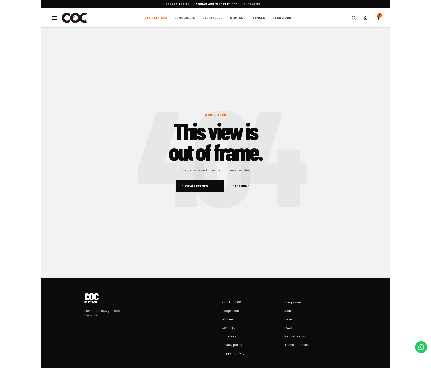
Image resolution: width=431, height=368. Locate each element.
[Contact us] (421, 347)
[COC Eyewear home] (74, 17)
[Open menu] (54, 17)
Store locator (231, 336)
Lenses (259, 18)
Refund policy (294, 336)
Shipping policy (233, 353)
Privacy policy (232, 345)
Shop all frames (200, 186)
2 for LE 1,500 (156, 18)
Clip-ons (237, 18)
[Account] (365, 17)
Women (227, 319)
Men (287, 311)
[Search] (353, 17)
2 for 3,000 (281, 18)
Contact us (229, 328)
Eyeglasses (212, 18)
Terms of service (297, 345)
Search (289, 319)
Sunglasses (184, 18)
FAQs (288, 328)
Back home (241, 186)
